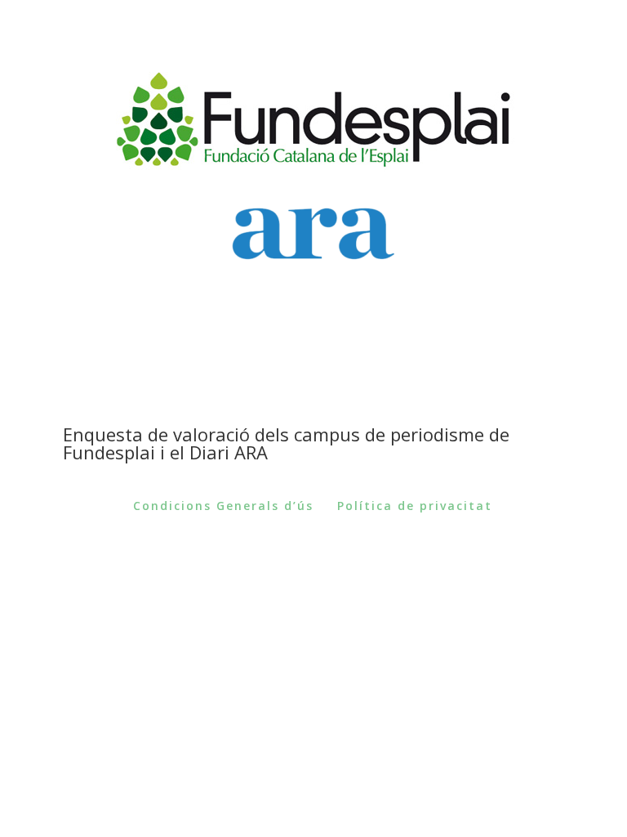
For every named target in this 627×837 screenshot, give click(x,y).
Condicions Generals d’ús (223, 505)
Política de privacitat (414, 505)
